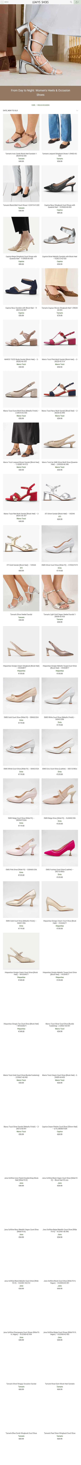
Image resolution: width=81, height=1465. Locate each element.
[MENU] (1, 2)
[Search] (71, 2)
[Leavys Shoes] (40, 2)
